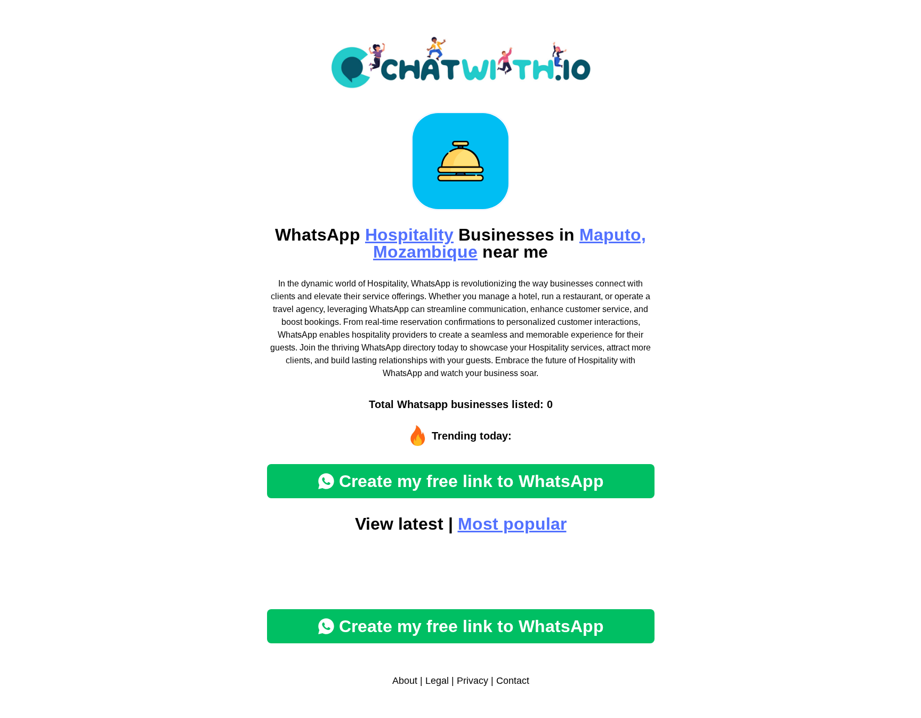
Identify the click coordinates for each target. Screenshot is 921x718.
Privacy (472, 680)
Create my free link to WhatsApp (471, 481)
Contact (512, 680)
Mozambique (425, 251)
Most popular (512, 523)
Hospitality (409, 234)
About (404, 680)
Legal (437, 680)
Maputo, (612, 234)
